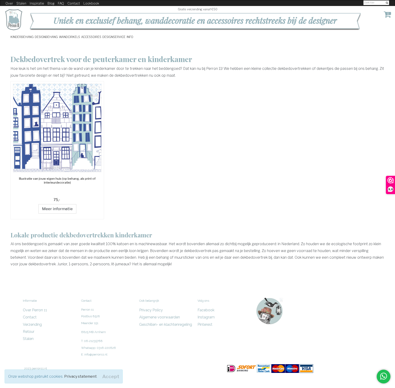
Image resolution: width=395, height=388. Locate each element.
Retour (28, 331)
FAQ (61, 3)
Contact (73, 3)
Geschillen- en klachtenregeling (165, 324)
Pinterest (205, 324)
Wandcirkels (69, 36)
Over (9, 3)
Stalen (21, 3)
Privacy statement (80, 376)
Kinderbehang (22, 36)
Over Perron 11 (35, 310)
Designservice (113, 36)
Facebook (206, 310)
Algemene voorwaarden (159, 317)
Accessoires (91, 36)
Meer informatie (57, 208)
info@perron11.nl (95, 354)
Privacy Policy (151, 310)
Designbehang (46, 36)
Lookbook (91, 3)
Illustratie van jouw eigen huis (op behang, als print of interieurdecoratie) (57, 181)
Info (130, 36)
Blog (51, 3)
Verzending (32, 324)
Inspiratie (37, 3)
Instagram (206, 317)
